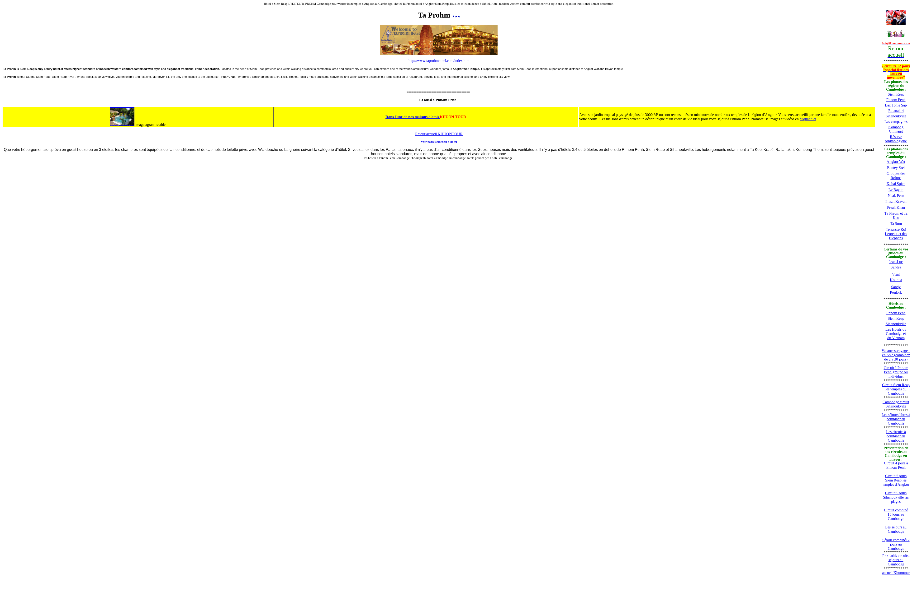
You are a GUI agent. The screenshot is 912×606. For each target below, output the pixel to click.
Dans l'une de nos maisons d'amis (412, 117)
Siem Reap (896, 94)
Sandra (896, 267)
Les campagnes (895, 122)
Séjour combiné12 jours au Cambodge (896, 544)
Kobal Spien (896, 184)
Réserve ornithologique (896, 139)
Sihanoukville (896, 116)
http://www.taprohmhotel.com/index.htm (438, 61)
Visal (896, 274)
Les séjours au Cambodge (896, 529)
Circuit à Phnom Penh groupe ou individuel (896, 372)
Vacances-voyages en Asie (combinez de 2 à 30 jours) (896, 355)
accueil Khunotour (896, 573)
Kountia (896, 280)
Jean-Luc (896, 262)
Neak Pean (896, 196)
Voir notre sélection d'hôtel (439, 141)
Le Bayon (895, 190)
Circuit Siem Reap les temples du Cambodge (896, 389)
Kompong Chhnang (895, 129)
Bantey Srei (896, 168)
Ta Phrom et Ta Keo (895, 215)
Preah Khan (896, 207)
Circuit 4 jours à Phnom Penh (896, 465)
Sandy (896, 287)
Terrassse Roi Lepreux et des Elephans (896, 233)
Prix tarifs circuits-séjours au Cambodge (896, 560)
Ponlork (896, 292)
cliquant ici (808, 119)
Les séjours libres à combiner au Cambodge (896, 419)
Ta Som (896, 224)
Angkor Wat (896, 162)
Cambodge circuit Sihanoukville (896, 404)
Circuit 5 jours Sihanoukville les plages (896, 497)
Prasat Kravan (896, 201)
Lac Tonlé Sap (896, 105)
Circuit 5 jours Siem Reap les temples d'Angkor (896, 480)
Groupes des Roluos (896, 175)
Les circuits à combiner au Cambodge (896, 436)
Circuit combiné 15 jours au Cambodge (896, 514)
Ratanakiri (896, 111)
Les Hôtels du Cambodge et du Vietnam (895, 333)
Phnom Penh (896, 100)
